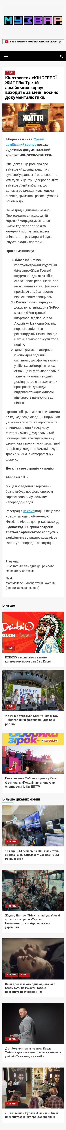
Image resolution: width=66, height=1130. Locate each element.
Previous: (30, 566)
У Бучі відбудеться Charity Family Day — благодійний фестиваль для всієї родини (31, 720)
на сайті (29, 511)
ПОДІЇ (10, 72)
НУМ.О (24, 974)
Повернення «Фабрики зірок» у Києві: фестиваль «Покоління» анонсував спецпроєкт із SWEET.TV (31, 782)
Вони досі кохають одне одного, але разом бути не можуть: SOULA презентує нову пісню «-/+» (30, 987)
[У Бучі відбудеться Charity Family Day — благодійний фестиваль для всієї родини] (33, 690)
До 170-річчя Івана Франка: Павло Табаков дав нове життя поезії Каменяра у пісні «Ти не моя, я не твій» (33, 1052)
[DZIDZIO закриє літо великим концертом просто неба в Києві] (33, 632)
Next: (30, 583)
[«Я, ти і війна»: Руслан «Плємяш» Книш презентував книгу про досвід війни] (33, 1088)
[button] (6, 55)
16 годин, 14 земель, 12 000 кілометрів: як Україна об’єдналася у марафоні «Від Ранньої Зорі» (32, 854)
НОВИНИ (11, 841)
